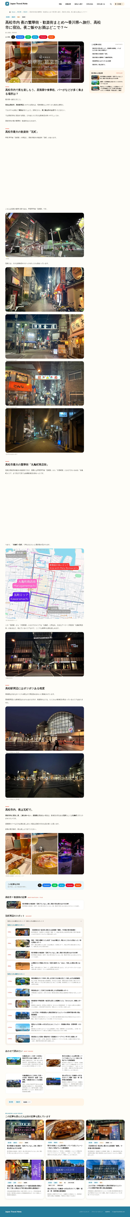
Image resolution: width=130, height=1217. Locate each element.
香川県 (19, 12)
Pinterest (43, 37)
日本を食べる (101, 4)
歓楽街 (23, 17)
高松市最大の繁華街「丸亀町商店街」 (102, 57)
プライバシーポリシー (97, 1211)
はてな (35, 37)
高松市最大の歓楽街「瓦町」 (100, 54)
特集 (60, 4)
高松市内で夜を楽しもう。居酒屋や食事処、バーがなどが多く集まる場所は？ (106, 49)
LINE (28, 37)
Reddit (51, 37)
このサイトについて (84, 1211)
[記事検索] (111, 4)
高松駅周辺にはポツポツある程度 (101, 61)
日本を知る (89, 4)
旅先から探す (79, 4)
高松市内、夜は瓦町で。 (99, 64)
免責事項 (107, 1211)
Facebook (20, 37)
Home (13, 12)
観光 (19, 17)
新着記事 (68, 4)
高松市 (25, 12)
